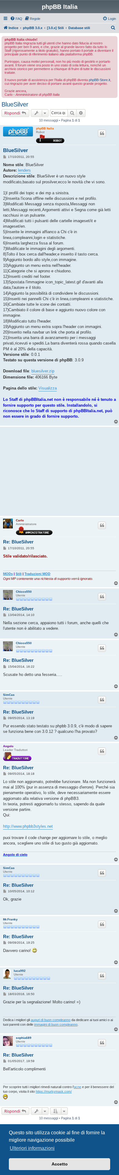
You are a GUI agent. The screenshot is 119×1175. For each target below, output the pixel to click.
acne (77, 1087)
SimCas (9, 694)
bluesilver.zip (42, 371)
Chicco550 (24, 591)
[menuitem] (16, 18)
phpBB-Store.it (99, 80)
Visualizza (47, 388)
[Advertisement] (59, 471)
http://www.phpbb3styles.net (28, 826)
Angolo (8, 746)
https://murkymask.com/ (54, 1091)
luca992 (20, 970)
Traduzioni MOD (37, 574)
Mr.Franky (10, 919)
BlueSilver (15, 104)
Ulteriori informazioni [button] (32, 1148)
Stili (19, 574)
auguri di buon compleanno (50, 1020)
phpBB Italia (45, 128)
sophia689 (23, 1037)
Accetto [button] (60, 1164)
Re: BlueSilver (18, 541)
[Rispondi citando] (102, 133)
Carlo (20, 520)
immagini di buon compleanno (56, 1024)
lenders (24, 170)
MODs (8, 574)
